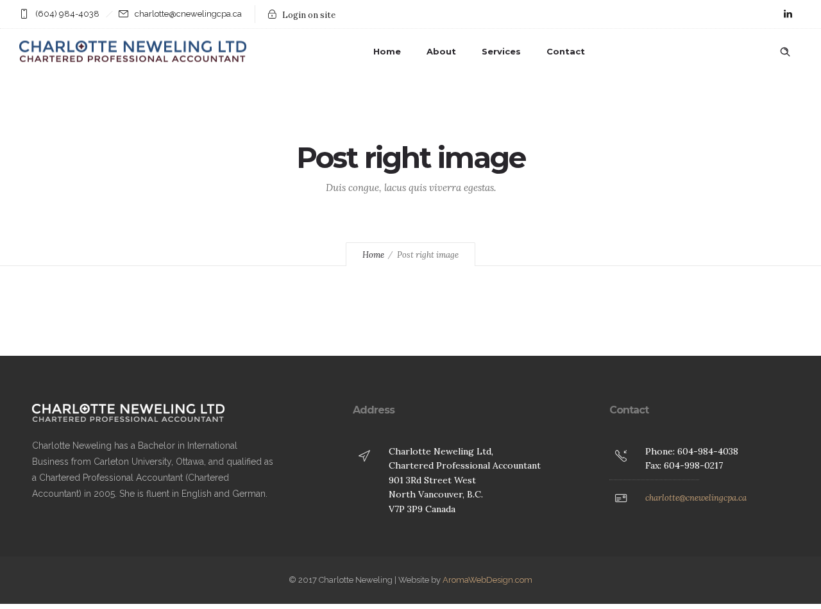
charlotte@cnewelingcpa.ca (696, 497)
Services (501, 51)
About (441, 51)
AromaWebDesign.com (487, 580)
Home (387, 51)
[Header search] (785, 51)
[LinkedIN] (788, 14)
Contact (565, 51)
